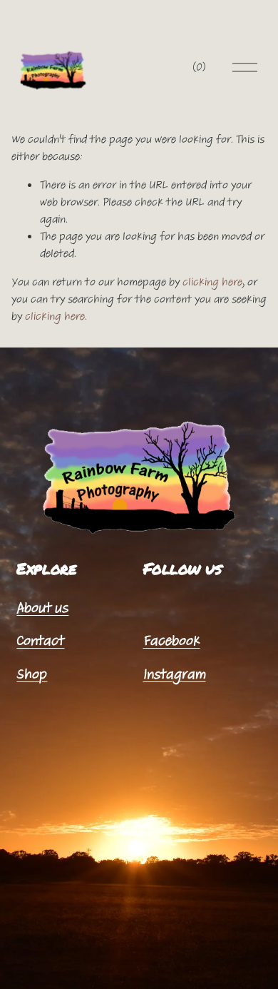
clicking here (212, 282)
